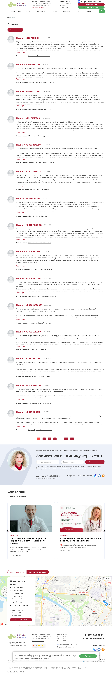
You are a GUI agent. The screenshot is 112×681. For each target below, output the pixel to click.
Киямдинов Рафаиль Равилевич (40, 109)
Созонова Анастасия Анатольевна (41, 269)
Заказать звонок (91, 4)
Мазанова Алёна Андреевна (39, 136)
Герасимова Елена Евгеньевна (39, 243)
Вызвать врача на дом (91, 7)
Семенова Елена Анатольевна (39, 403)
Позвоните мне (21, 619)
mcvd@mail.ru (17, 602)
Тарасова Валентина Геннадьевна (41, 82)
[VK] (99, 475)
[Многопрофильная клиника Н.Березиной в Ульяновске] (16, 4)
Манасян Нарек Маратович (38, 216)
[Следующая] (72, 439)
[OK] (103, 475)
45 (66, 439)
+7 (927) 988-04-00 (20, 605)
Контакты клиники (38, 7)
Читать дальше (16, 555)
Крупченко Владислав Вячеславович (42, 296)
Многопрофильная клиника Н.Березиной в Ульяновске (24, 661)
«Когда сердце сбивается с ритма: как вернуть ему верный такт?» (80, 539)
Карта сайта (11, 663)
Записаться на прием (37, 572)
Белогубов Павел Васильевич (39, 56)
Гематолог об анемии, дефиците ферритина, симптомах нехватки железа (28, 540)
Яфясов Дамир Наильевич (38, 350)
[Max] (95, 475)
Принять (88, 656)
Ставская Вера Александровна (39, 189)
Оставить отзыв (15, 30)
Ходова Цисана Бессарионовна (40, 430)
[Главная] (8, 17)
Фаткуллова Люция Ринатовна (39, 323)
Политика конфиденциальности (94, 661)
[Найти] (102, 11)
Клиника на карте (17, 572)
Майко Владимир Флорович (39, 376)
